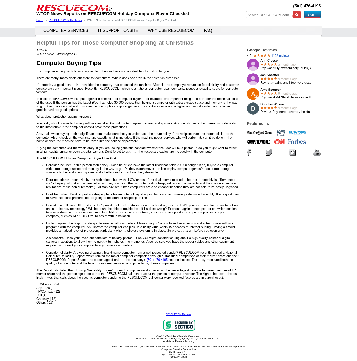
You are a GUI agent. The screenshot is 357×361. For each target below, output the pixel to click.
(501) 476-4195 (307, 6)
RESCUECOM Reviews (178, 314)
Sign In (312, 14)
